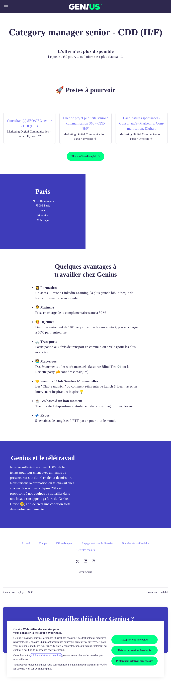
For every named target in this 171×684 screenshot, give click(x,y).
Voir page (43, 220)
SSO (30, 592)
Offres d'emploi (64, 543)
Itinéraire (42, 215)
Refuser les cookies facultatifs (134, 650)
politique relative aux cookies (46, 655)
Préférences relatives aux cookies (134, 661)
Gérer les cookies (85, 549)
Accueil (26, 543)
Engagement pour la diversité (97, 543)
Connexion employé (14, 592)
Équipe (43, 543)
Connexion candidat (157, 592)
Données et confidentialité (135, 543)
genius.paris (85, 571)
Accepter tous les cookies (134, 639)
